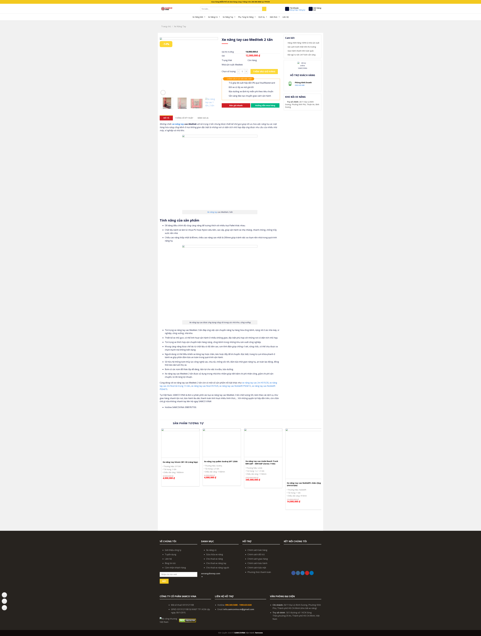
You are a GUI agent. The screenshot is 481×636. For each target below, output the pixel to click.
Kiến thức (273, 17)
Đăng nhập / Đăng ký (297, 10)
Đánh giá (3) (203, 118)
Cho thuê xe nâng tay (216, 563)
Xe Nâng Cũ (213, 17)
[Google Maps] (4, 594)
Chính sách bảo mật (257, 567)
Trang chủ (166, 26)
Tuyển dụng (170, 554)
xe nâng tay (178, 124)
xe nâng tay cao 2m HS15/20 (255, 382)
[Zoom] (163, 92)
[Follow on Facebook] (293, 573)
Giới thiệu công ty (173, 550)
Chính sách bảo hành (257, 563)
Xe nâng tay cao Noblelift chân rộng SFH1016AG (304, 484)
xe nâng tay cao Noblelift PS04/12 (235, 386)
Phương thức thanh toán (259, 572)
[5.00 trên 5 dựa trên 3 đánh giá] (251, 47)
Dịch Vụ (261, 17)
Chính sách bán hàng (257, 550)
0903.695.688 (299, 85)
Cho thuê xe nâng (214, 558)
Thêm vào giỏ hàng (264, 71)
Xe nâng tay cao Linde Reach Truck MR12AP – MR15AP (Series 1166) (262, 462)
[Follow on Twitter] (302, 573)
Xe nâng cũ (211, 550)
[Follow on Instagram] (298, 573)
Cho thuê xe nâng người (217, 567)
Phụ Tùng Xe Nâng (245, 17)
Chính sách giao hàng (258, 558)
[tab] (166, 117)
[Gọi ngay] (4, 607)
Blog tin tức (170, 563)
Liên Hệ (285, 17)
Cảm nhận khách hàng (175, 567)
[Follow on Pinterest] (307, 573)
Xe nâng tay (212, 212)
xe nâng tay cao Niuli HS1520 (204, 386)
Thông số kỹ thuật (184, 118)
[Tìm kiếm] (264, 9)
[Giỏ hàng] (311, 9)
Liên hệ (168, 558)
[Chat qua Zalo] (4, 601)
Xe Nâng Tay (228, 17)
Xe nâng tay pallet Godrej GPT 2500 (220, 461)
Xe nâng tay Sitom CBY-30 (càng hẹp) (180, 462)
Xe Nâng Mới (198, 17)
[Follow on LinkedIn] (312, 573)
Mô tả (166, 118)
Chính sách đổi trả (256, 554)
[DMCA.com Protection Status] (187, 620)
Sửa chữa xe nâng (214, 554)
